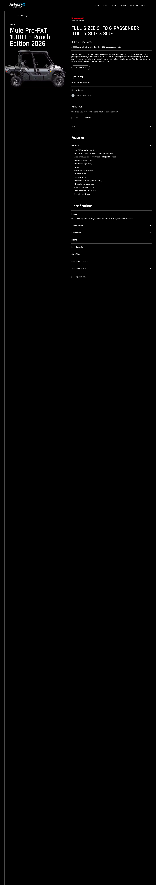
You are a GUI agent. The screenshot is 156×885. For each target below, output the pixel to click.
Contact (143, 5)
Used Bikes (123, 5)
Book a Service (134, 5)
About (97, 5)
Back (22, 15)
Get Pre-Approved (83, 118)
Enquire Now (81, 67)
